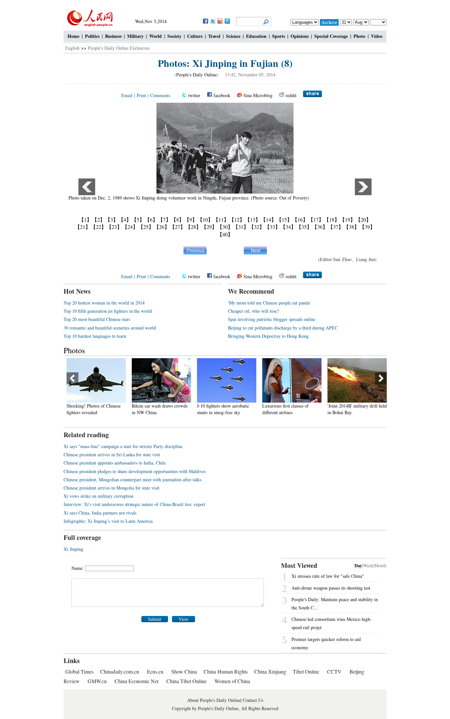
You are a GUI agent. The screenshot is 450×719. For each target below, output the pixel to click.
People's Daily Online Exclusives (119, 48)
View (183, 619)
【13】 (253, 219)
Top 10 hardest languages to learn (95, 336)
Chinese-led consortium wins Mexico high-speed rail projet (332, 623)
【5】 (138, 219)
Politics (92, 36)
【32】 (257, 226)
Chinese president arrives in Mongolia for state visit (111, 488)
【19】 (347, 219)
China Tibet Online (186, 681)
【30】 (225, 226)
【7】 (164, 219)
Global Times (79, 671)
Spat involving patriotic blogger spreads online (271, 319)
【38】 (351, 226)
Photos (74, 350)
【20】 (363, 219)
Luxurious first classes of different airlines (261, 409)
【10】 (205, 219)
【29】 (209, 226)
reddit (291, 95)
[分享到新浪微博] (219, 21)
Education (256, 36)
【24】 (130, 226)
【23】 (114, 226)
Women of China (232, 681)
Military (135, 36)
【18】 (332, 219)
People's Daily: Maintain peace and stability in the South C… (335, 603)
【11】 (221, 219)
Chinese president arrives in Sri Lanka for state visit (112, 454)
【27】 (177, 226)
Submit (154, 619)
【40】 (225, 234)
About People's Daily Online (213, 700)
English (72, 48)
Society (174, 36)
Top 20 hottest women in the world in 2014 (104, 303)
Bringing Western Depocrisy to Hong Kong (268, 336)
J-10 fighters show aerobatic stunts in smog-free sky (199, 409)
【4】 (124, 219)
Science (233, 36)
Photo (359, 36)
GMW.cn (98, 681)
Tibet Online (306, 671)
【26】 (162, 226)
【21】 (83, 226)
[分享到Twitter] (212, 21)
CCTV (334, 671)
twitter (194, 95)
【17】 (316, 219)
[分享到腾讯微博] (227, 21)
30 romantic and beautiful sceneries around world (110, 328)
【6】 (151, 219)
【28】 (193, 226)
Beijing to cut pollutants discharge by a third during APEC (283, 328)
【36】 (320, 226)
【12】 (237, 219)
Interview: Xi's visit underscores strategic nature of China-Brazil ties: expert (134, 504)
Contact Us (253, 700)
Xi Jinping (73, 549)
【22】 (98, 226)
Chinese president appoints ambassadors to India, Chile (115, 463)
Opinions (300, 36)
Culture (195, 36)
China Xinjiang (270, 671)
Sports (278, 36)
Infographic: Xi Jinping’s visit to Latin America (108, 521)
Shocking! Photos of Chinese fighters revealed (69, 409)
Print (141, 95)
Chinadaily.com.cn (119, 671)
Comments (160, 95)
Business (113, 36)
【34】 (288, 226)
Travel (214, 36)
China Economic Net (136, 681)
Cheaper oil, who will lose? (253, 311)
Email (126, 95)
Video (376, 36)
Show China (184, 671)
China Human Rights (226, 671)
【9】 (190, 219)
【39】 (367, 226)
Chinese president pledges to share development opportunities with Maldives (135, 471)
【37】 (336, 226)
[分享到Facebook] (205, 21)
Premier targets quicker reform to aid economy (326, 643)
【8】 (177, 219)
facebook (221, 95)
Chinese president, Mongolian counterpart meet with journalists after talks (132, 479)
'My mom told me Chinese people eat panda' (269, 303)
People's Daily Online (196, 74)
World (155, 36)
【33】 (272, 226)
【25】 (146, 226)
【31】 (241, 226)
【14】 (268, 219)
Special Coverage (331, 36)
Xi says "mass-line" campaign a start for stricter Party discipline (123, 446)
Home (73, 36)
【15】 (284, 219)
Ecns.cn (155, 671)
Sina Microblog (257, 95)
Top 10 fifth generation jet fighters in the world (108, 311)
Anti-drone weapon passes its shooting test (331, 588)
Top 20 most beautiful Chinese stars (97, 319)
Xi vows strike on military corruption (98, 496)
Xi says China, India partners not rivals (100, 513)
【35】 (304, 226)
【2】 (98, 219)
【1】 (85, 219)
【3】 (111, 219)
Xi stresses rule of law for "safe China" (328, 576)
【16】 (300, 219)
